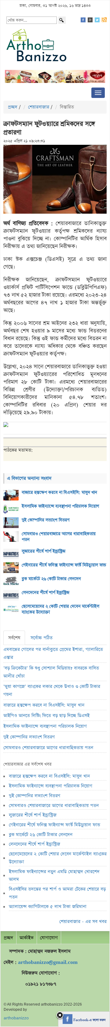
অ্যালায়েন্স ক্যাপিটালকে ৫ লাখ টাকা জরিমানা (47, 906)
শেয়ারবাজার (38, 107)
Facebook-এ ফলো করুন (88, 1020)
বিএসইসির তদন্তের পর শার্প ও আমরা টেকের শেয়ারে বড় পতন (57, 893)
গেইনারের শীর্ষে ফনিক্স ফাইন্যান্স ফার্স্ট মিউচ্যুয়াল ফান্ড (64, 565)
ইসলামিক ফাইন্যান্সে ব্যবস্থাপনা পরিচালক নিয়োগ (60, 506)
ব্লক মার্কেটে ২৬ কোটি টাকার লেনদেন (51, 579)
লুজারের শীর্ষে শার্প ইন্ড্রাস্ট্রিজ (43, 551)
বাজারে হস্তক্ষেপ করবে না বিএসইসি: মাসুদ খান (59, 492)
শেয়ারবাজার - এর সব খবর (83, 921)
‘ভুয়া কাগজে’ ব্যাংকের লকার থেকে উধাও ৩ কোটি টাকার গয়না (51, 690)
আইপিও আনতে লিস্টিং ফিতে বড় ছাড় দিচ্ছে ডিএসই (46, 715)
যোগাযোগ (49, 938)
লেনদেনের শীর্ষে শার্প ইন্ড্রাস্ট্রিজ (45, 593)
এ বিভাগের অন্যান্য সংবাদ (29, 478)
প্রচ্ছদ (12, 107)
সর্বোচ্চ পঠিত (42, 638)
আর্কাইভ (27, 938)
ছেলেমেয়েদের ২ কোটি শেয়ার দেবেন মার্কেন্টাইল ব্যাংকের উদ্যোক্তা (60, 609)
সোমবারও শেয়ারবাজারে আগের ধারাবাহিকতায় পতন (59, 537)
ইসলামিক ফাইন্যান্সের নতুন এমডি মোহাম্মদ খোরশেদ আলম (54, 875)
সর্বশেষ (14, 638)
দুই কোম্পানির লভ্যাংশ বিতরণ (46, 520)
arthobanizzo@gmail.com (48, 962)
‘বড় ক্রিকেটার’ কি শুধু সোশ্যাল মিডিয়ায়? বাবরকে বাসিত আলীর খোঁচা (51, 672)
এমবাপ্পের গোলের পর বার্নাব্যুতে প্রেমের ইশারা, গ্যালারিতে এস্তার (53, 653)
